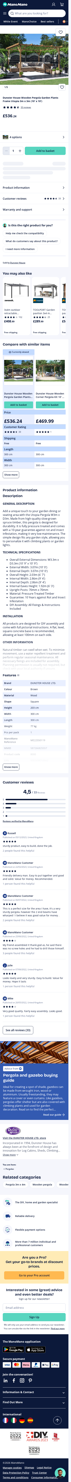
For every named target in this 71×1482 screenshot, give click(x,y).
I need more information (20, 249)
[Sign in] (53, 4)
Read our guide (52, 1114)
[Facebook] (14, 1380)
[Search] (12, 13)
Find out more (58, 1328)
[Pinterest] (30, 1380)
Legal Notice (44, 1467)
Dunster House (17, 262)
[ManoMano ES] (30, 1420)
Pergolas (10, 1168)
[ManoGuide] (60, 1473)
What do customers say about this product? (32, 241)
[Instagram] (22, 1380)
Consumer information (44, 1477)
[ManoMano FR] (5, 1420)
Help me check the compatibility (25, 233)
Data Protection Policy (16, 1472)
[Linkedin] (5, 1380)
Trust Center (39, 1472)
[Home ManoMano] (25, 4)
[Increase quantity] (20, 151)
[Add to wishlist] (62, 87)
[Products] (5, 13)
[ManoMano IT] (14, 1420)
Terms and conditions (15, 1477)
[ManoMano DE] (22, 1420)
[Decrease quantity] (6, 151)
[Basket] (62, 4)
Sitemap (29, 1467)
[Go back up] (57, 1420)
